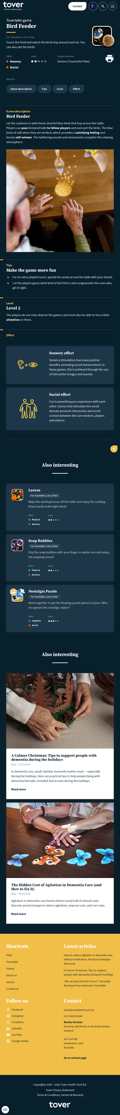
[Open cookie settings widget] (5, 1109)
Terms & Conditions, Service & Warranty (60, 1095)
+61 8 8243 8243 (73, 1016)
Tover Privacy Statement (60, 1090)
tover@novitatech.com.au (79, 1010)
